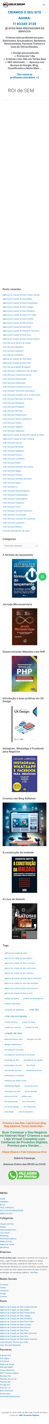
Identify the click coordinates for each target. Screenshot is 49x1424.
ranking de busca (26, 278)
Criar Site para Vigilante (12, 427)
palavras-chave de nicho (27, 266)
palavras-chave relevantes (14, 269)
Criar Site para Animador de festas (17, 479)
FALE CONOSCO (7, 1208)
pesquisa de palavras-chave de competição (27, 275)
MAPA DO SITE (6, 1213)
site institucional (28, 1101)
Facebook (4, 1285)
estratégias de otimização (31, 243)
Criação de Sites (7, 1224)
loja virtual (30, 1065)
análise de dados (11, 998)
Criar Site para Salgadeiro (13, 451)
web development (25, 1112)
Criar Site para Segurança (13, 431)
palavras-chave (9, 266)
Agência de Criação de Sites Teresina (18, 439)
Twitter (3, 1288)
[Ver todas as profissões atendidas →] (24, 76)
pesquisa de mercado (35, 269)
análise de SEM (9, 220)
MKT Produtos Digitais (9, 1373)
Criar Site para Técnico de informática (19, 391)
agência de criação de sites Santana (19, 973)
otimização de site (30, 264)
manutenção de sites (12, 1070)
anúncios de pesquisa (20, 222)
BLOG (2, 1205)
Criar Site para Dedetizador (14, 383)
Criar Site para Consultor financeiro (17, 511)
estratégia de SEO (11, 1060)
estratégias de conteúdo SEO (23, 237)
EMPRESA (4, 1202)
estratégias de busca (11, 234)
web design (9, 1112)
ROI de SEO (24, 281)
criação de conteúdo (12, 1027)
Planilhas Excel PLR (8, 1379)
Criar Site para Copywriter (14, 523)
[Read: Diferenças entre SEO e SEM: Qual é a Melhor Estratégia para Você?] (24, 139)
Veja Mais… (34, 1272)
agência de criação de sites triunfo (18, 993)
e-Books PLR (5, 1355)
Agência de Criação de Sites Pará (17, 327)
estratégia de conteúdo (14, 1050)
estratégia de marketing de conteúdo (19, 1055)
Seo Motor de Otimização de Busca (17, 177)
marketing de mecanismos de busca (18, 261)
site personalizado (11, 1107)
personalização (31, 1091)
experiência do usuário (33, 1060)
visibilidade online (35, 287)
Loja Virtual (4, 1233)
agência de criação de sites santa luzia (20, 968)
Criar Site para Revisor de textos (16, 531)
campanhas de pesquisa (13, 225)
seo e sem (18, 284)
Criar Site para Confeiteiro (14, 459)
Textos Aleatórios (7, 1370)
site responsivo (30, 1107)
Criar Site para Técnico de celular (17, 343)
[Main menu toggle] (44, 4)
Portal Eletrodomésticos (10, 1396)
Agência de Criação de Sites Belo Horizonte (21, 331)
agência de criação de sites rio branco (19, 963)
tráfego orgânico (20, 287)
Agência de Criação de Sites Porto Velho (20, 315)
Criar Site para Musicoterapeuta (16, 491)
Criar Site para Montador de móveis (18, 399)
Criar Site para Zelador (12, 423)
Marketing (4, 1236)
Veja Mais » (10, 209)
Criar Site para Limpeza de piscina (17, 375)
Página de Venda (7, 1244)
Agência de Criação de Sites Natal (17, 359)
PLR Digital (4, 1358)
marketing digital (12, 1086)
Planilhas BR (5, 1382)
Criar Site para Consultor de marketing (19, 519)
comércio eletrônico (12, 1004)
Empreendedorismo (8, 1230)
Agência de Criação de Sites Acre (17, 335)
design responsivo (13, 1044)
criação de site (31, 1027)
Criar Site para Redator (12, 527)
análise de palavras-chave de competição (26, 217)
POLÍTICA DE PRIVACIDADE (11, 1210)
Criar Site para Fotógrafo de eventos (18, 467)
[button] (42, 577)
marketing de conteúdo (14, 1075)
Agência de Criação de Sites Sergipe (18, 307)
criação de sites (13, 1033)
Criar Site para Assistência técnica (17, 387)
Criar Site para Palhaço (12, 475)
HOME (2, 1199)
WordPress (4, 1247)
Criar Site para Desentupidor (15, 379)
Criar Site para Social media (14, 515)
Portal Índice (5, 1394)
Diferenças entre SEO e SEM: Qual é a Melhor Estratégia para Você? (24, 169)
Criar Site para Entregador (14, 407)
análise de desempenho (33, 998)
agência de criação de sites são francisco (21, 988)
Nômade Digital (6, 1367)
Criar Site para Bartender (13, 447)
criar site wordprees (16, 1016)
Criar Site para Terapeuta (13, 503)
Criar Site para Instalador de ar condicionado (21, 395)
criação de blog (11, 1022)
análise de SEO (22, 220)
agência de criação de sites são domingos (21, 983)
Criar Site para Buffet (12, 463)
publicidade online (10, 278)
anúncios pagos (36, 222)
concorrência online (30, 228)
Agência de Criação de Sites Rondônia (19, 311)
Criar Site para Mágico (12, 471)
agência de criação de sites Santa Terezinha (22, 978)
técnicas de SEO (31, 284)
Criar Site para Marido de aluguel (16, 367)
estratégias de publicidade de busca (28, 249)
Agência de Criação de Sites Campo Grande (21, 295)
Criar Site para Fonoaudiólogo (15, 495)
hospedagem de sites (13, 1065)
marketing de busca (11, 258)
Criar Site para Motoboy (13, 411)
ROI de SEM (14, 281)
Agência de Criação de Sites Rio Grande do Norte (23, 435)
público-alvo (27, 1096)
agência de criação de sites (15, 953)
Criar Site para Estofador (13, 355)
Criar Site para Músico (12, 483)
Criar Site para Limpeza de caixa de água (20, 371)
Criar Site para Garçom (12, 443)
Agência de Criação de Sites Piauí (17, 363)
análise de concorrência (13, 214)
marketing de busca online (31, 258)
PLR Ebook (4, 1361)
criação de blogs (28, 1022)
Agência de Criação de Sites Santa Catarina (21, 339)
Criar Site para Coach (12, 507)
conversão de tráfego (32, 231)
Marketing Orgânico (8, 1239)
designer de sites (34, 1039)
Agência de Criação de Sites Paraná (18, 323)
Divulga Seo (5, 1385)
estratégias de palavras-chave (15, 246)
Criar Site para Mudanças (13, 403)
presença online (10, 1096)
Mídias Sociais (6, 1241)
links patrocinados (32, 255)
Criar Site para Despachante (15, 415)
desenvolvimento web (13, 1039)
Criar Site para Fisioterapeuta (15, 499)
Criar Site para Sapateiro (13, 351)
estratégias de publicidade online (16, 252)
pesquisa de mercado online (14, 272)
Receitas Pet (5, 1376)
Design (3, 1227)
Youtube (3, 1296)
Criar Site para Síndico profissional (17, 419)
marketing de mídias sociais (15, 1081)
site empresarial (11, 1101)
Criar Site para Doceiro (12, 455)
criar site (34, 1009)
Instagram (4, 1290)
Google (3, 1293)
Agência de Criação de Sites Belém (17, 299)
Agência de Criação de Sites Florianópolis (20, 303)
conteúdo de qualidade (12, 231)
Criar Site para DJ (10, 487)
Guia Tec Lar (5, 1388)
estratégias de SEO (15, 255)
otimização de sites (12, 1091)
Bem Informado (6, 1391)
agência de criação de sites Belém (18, 958)
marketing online (31, 1086)
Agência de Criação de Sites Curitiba (18, 319)
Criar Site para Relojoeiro (13, 347)
